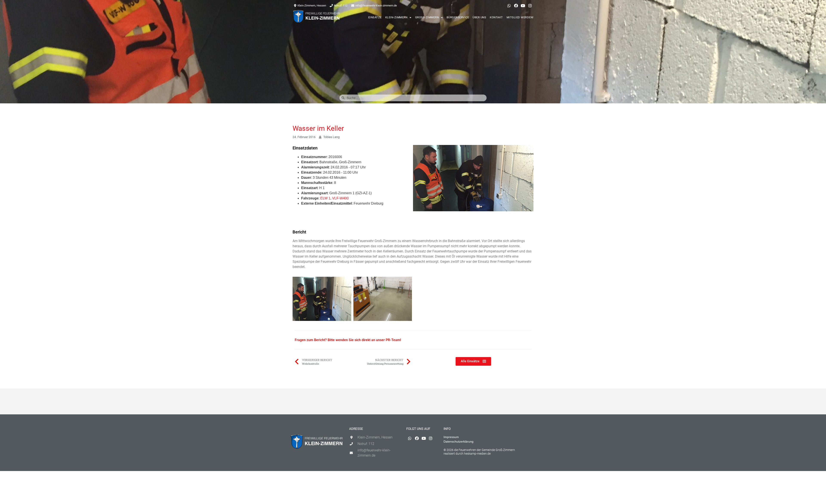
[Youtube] (522, 5)
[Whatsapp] (508, 5)
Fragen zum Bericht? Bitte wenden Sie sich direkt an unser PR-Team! (348, 340)
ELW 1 (325, 198)
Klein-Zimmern (396, 17)
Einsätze (375, 17)
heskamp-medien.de (477, 453)
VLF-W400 (340, 198)
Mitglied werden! (520, 17)
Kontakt (496, 17)
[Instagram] (530, 5)
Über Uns (479, 17)
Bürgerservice (458, 17)
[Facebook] (516, 5)
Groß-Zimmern (427, 17)
